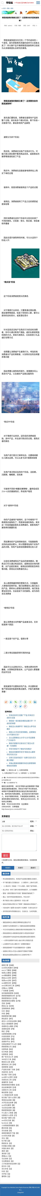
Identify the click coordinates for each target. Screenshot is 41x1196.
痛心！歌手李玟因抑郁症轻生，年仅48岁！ (17, 897)
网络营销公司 (7, 1047)
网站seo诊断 (6, 978)
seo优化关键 (6, 1136)
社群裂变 (5, 1054)
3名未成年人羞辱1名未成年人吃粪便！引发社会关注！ (20, 908)
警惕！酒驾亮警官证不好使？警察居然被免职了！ (19, 893)
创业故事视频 (7, 1087)
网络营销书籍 (7, 1016)
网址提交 (5, 1019)
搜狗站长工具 (7, 1064)
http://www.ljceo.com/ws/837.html (14, 809)
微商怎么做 (12, 770)
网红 (3, 1031)
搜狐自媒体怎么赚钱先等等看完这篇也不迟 (17, 922)
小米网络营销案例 (8, 1125)
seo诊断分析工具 (8, 986)
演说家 (4, 1153)
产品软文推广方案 (8, 1069)
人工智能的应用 (7, 1095)
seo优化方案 (6, 1120)
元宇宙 (4, 1174)
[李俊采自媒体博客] (20, 2)
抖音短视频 (6, 1036)
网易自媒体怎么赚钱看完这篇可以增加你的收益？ (19, 933)
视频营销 (5, 1067)
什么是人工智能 (7, 1113)
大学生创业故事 (7, 1103)
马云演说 (5, 1159)
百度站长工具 (7, 1080)
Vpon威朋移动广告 (12, 782)
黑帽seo (5, 1156)
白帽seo (5, 988)
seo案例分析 (6, 983)
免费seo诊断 (6, 980)
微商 (12, 8)
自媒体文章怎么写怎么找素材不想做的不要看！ (18, 951)
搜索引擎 (5, 965)
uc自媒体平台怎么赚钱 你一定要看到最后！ (17, 944)
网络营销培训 (7, 998)
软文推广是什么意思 (9, 1097)
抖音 (3, 1171)
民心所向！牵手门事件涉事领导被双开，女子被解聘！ (20, 890)
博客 (8, 8)
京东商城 (5, 1131)
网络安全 (5, 1143)
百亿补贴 (5, 1169)
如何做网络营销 (7, 993)
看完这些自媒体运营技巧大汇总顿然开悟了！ (17, 955)
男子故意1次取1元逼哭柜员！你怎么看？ (16, 900)
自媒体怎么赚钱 (7, 1026)
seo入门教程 (6, 970)
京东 (3, 1138)
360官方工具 (6, 1059)
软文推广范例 (7, 1075)
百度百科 (5, 1072)
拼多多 (4, 1166)
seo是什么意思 (7, 1077)
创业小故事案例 (7, 1024)
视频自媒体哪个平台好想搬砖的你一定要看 (17, 947)
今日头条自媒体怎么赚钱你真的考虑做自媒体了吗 (19, 929)
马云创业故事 (7, 1108)
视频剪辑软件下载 (8, 1133)
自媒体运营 (6, 1029)
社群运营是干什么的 (11, 773)
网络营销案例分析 (8, 996)
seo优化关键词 (7, 968)
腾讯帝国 (5, 1128)
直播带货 (5, 1082)
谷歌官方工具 (7, 1090)
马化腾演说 (6, 1161)
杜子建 (4, 1141)
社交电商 (33, 773)
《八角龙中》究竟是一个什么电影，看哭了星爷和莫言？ (21, 886)
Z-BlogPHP (20, 1192)
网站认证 (5, 1006)
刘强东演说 (6, 1148)
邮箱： (32, 826)
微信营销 (5, 1092)
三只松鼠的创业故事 (9, 1164)
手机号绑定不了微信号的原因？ (20, 749)
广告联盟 (5, 991)
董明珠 (4, 1176)
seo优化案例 (6, 1105)
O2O (3, 1011)
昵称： (32, 821)
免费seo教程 (6, 973)
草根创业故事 (7, 1100)
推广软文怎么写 (7, 1057)
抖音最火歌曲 (7, 1146)
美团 (3, 1151)
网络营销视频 (7, 1110)
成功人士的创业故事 (9, 1021)
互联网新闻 (6, 1008)
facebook (5, 1123)
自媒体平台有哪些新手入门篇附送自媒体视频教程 (19, 926)
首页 (4, 8)
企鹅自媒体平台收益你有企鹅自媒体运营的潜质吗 (19, 937)
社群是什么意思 (7, 1115)
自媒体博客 (6, 1039)
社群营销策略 (23, 770)
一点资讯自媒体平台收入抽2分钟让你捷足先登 (18, 940)
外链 (3, 1013)
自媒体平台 (6, 1041)
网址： (32, 831)
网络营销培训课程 (8, 1001)
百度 (3, 1003)
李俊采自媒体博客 (13, 804)
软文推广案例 (7, 1118)
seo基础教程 (6, 975)
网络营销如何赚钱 (8, 1085)
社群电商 (24, 773)
